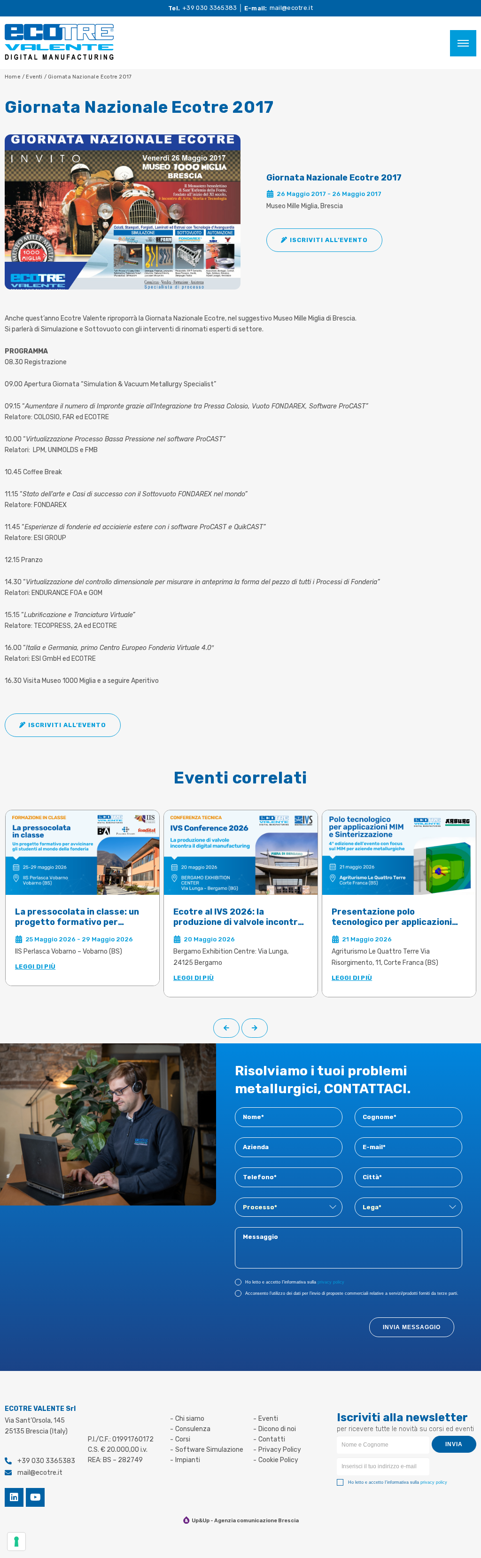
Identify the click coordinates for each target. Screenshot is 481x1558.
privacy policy (331, 1282)
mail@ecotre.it (291, 7)
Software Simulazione (209, 1450)
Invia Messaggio (412, 1327)
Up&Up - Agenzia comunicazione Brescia (245, 1521)
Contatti (271, 1439)
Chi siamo (189, 1419)
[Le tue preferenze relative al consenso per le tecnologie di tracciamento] (16, 1541)
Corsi (182, 1439)
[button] (324, 240)
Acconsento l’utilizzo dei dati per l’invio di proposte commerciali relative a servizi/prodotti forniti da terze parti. (351, 1293)
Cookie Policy (278, 1460)
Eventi (35, 77)
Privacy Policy (279, 1450)
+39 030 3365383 (209, 7)
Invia (454, 1444)
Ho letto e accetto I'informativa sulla (294, 1282)
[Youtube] (35, 1497)
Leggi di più (35, 966)
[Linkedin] (14, 1497)
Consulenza (192, 1429)
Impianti (187, 1460)
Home (13, 77)
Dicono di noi (277, 1429)
